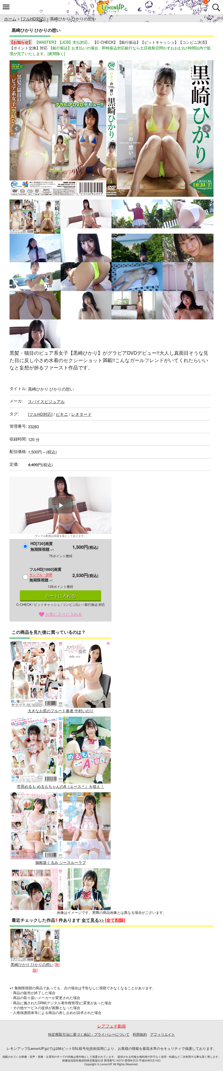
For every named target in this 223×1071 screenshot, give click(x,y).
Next (206, 128)
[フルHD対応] (33, 18)
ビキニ (62, 414)
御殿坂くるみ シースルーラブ (60, 862)
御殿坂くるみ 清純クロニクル (60, 938)
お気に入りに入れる (63, 614)
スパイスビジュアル (46, 401)
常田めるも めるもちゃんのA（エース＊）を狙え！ (60, 786)
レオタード (81, 414)
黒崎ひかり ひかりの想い (32, 964)
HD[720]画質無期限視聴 (42, 546)
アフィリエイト (162, 1034)
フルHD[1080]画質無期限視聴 (45, 574)
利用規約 (140, 1034)
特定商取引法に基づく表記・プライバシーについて (88, 1034)
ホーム (10, 18)
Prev (16, 128)
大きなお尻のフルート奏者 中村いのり (61, 710)
